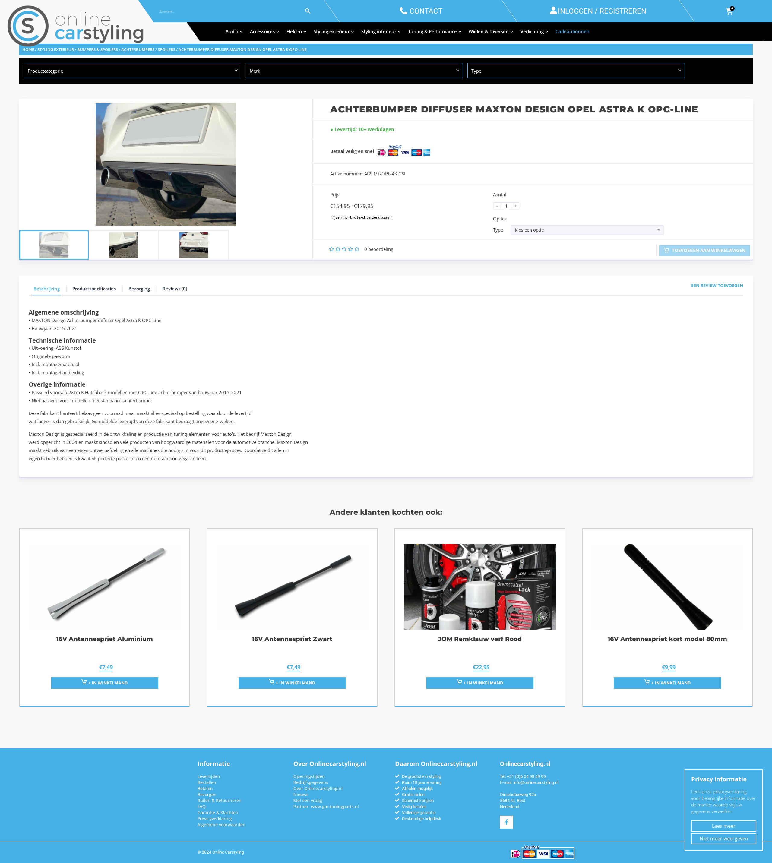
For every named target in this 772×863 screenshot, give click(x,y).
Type (498, 230)
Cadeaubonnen (572, 31)
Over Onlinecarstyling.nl (318, 788)
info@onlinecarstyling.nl (535, 782)
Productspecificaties (94, 289)
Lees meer (724, 826)
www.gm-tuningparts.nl (335, 806)
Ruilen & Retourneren (220, 800)
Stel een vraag (307, 800)
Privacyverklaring (215, 818)
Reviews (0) (175, 289)
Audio (232, 31)
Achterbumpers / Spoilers (148, 49)
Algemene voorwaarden (221, 824)
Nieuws (300, 794)
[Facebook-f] (506, 822)
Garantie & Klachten (218, 812)
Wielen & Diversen (489, 31)
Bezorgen (207, 794)
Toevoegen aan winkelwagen (708, 250)
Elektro (294, 31)
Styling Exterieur (55, 49)
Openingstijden (309, 776)
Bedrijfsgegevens (310, 782)
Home (28, 49)
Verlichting (532, 31)
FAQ (202, 806)
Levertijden (209, 776)
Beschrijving (46, 289)
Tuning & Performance (432, 31)
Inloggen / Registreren (602, 11)
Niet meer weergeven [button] (724, 838)
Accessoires (262, 31)
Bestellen (207, 782)
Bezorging (139, 289)
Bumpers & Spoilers (97, 49)
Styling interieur (378, 31)
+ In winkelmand (107, 683)
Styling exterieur (332, 31)
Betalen (205, 788)
